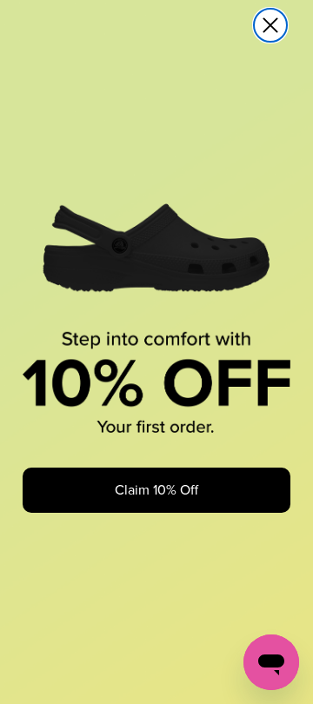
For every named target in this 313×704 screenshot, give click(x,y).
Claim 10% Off (156, 490)
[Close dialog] (270, 25)
